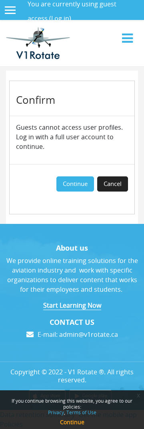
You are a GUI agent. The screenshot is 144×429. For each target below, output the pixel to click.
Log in (60, 18)
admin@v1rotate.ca (88, 334)
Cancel (113, 184)
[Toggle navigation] (127, 37)
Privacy (56, 412)
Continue (75, 184)
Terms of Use (81, 412)
